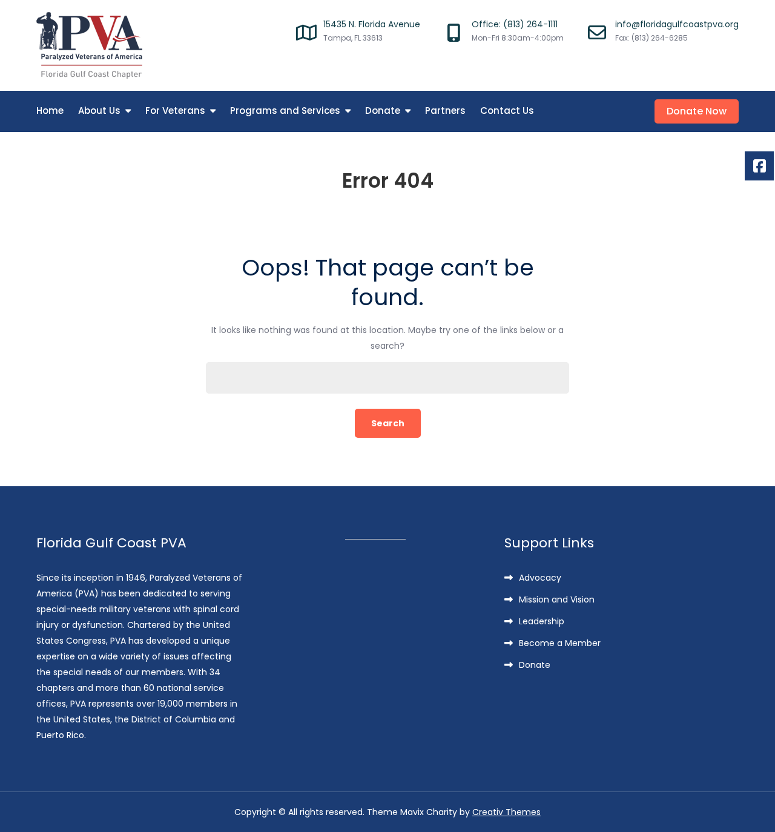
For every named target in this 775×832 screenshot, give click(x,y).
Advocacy (540, 578)
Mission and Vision (557, 599)
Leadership (541, 621)
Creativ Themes (506, 812)
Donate (382, 110)
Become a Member (560, 643)
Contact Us (507, 110)
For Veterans (175, 110)
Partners (445, 110)
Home (50, 110)
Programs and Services (285, 110)
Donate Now (697, 111)
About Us (99, 110)
